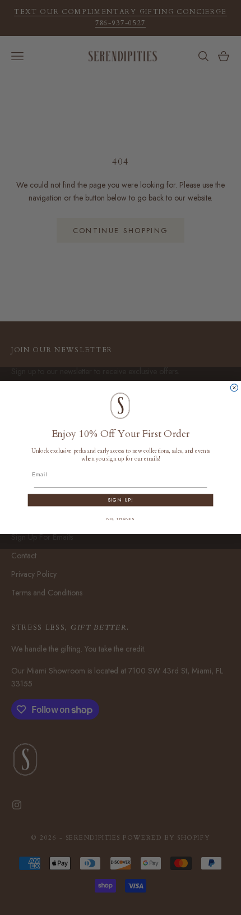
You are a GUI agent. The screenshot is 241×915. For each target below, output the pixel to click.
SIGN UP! (120, 500)
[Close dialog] (234, 387)
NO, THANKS (120, 518)
